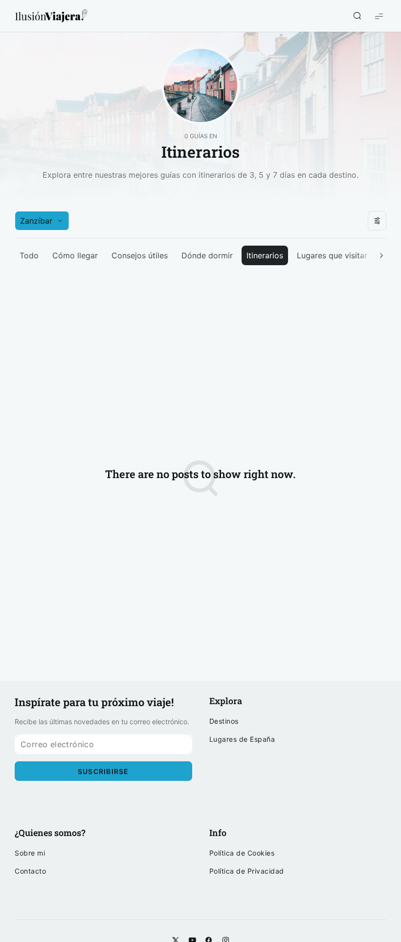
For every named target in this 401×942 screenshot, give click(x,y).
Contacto (30, 871)
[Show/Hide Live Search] (357, 16)
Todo (29, 255)
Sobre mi (30, 853)
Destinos (224, 721)
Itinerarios (264, 255)
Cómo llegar (75, 255)
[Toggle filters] (377, 220)
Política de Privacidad (246, 871)
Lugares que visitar (332, 255)
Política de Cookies (242, 853)
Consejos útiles (139, 255)
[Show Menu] (379, 16)
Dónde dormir (207, 255)
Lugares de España (242, 739)
